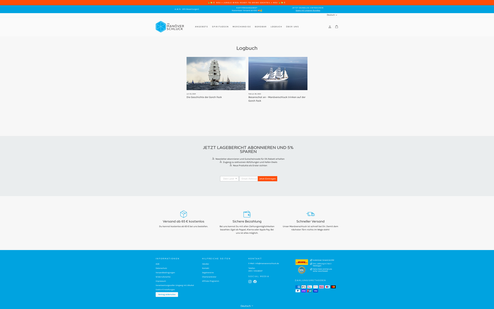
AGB (157, 264)
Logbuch (276, 26)
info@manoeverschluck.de (267, 263)
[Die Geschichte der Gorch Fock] (216, 73)
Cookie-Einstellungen (165, 289)
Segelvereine (208, 272)
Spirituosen (220, 26)
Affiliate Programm (210, 281)
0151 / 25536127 (255, 271)
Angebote (201, 26)
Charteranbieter (209, 277)
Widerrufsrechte (163, 277)
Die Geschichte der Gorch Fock (204, 97)
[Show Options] (236, 178)
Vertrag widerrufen (166, 294)
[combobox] (228, 178)
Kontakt (205, 268)
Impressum (161, 281)
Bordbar (261, 26)
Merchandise (242, 26)
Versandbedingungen (165, 272)
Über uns (292, 26)
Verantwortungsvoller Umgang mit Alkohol (175, 285)
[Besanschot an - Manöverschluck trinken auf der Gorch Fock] (277, 73)
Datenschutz (161, 268)
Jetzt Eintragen (267, 178)
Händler (205, 264)
